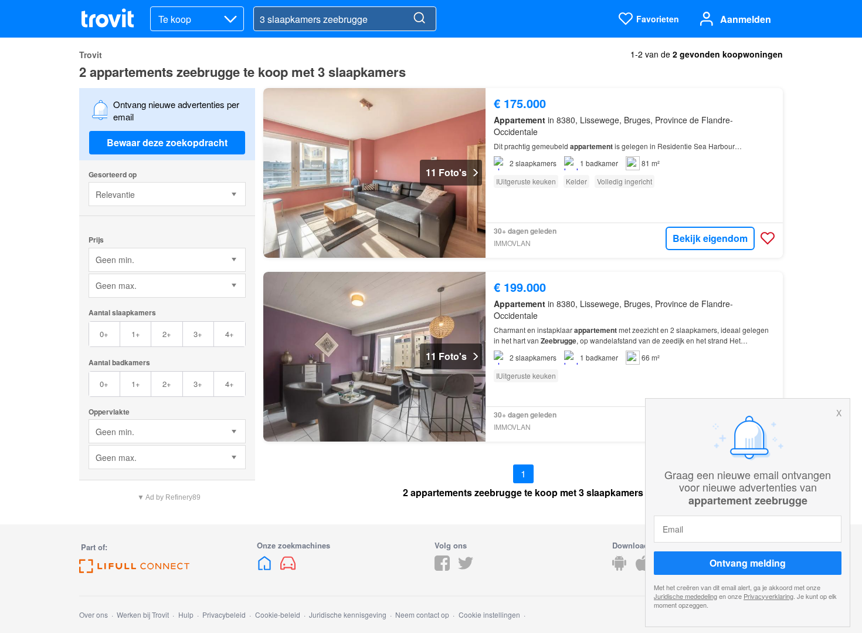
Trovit (90, 54)
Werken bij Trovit (143, 614)
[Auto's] (288, 567)
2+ (166, 333)
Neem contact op (422, 614)
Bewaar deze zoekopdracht (167, 142)
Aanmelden (745, 19)
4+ (229, 333)
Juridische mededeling (685, 596)
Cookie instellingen (489, 614)
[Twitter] (465, 567)
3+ (198, 333)
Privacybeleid (224, 614)
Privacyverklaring (768, 596)
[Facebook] (442, 567)
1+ (135, 333)
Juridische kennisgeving (347, 614)
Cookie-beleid (277, 614)
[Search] (419, 19)
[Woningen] (265, 567)
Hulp (186, 614)
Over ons (93, 614)
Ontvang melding (748, 563)
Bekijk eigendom (710, 238)
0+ (104, 333)
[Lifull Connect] (134, 569)
